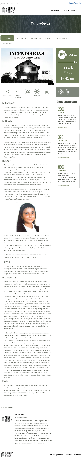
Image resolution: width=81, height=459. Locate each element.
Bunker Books (20, 414)
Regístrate (77, 3)
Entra (71, 3)
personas (61, 127)
